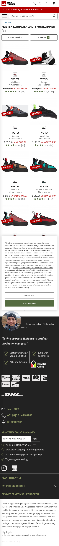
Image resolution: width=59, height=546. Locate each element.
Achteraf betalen (18, 361)
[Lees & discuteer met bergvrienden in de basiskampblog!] (17, 468)
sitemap (10, 535)
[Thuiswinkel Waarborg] (38, 364)
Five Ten (7, 22)
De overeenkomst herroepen (20, 494)
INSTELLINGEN (29, 295)
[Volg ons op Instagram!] (6, 468)
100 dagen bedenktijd (43, 354)
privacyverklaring (22, 287)
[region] (30, 273)
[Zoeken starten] (54, 16)
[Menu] (4, 16)
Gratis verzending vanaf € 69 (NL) (19, 354)
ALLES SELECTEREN (29, 303)
